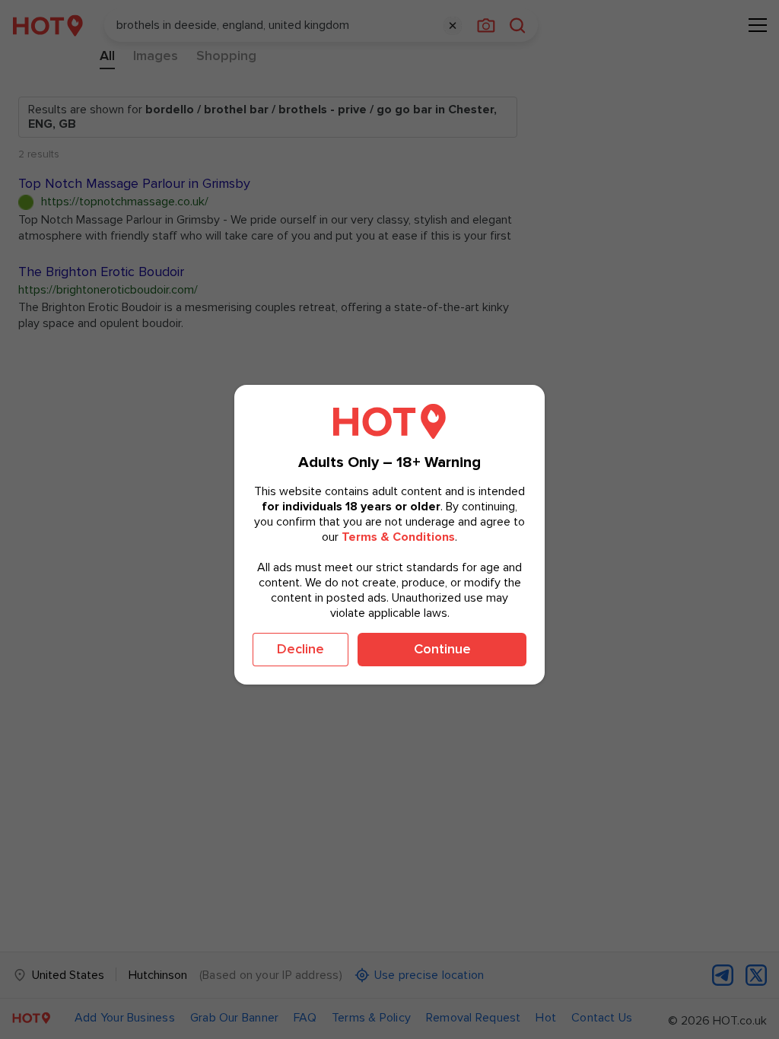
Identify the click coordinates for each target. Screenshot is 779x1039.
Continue (442, 648)
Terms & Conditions (398, 537)
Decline (300, 648)
